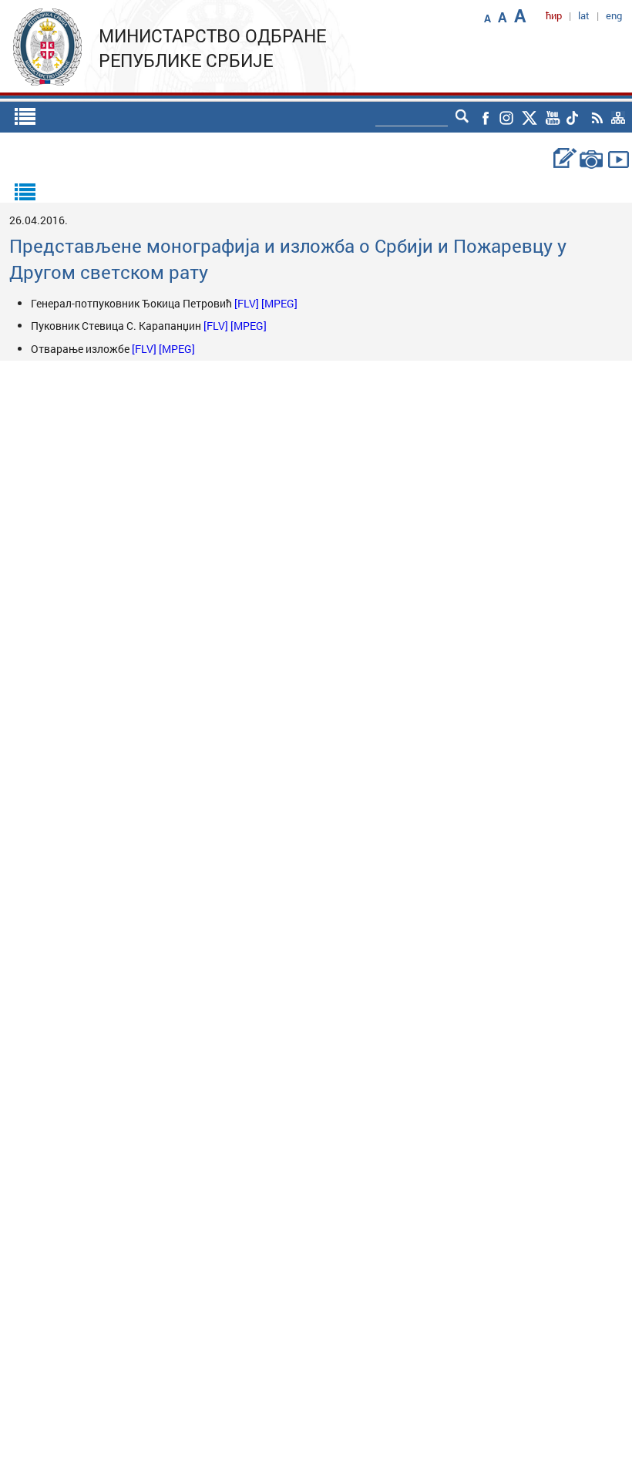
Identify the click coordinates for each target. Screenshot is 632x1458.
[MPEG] (279, 303)
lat (584, 15)
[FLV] (247, 303)
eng (614, 15)
